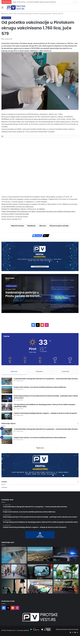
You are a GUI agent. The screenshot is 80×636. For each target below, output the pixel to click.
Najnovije (14, 371)
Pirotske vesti (11, 630)
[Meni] (2, 8)
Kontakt (76, 629)
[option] (40, 293)
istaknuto (32, 226)
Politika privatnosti (68, 629)
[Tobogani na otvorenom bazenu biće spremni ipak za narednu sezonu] (66, 571)
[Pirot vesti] (16, 7)
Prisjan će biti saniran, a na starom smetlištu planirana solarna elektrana (40, 387)
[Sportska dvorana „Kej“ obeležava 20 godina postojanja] (40, 586)
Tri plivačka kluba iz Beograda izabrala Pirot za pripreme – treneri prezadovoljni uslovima (46, 379)
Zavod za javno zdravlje (59, 226)
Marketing (59, 629)
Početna (5, 13)
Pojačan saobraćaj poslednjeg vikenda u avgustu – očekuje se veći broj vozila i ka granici (45, 413)
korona (43, 226)
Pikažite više (40, 448)
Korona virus (13, 13)
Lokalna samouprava (12, 287)
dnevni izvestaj (18, 226)
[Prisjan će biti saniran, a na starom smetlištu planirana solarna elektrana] (6, 389)
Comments (65, 371)
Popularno (39, 371)
